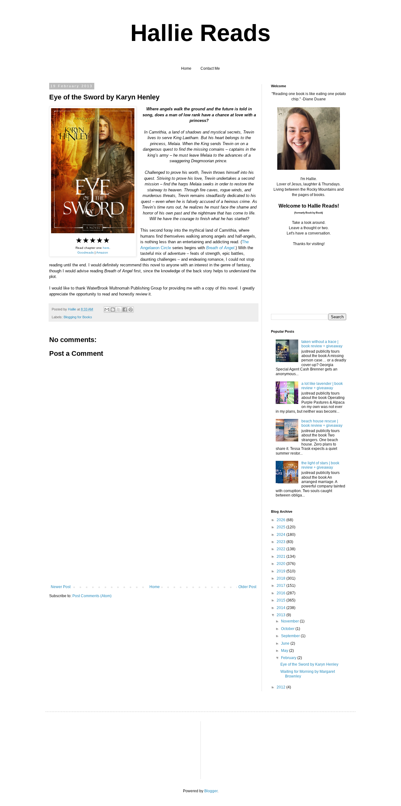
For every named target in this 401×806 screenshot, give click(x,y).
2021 (281, 556)
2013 (281, 615)
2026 (281, 520)
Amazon (102, 252)
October (288, 629)
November (290, 621)
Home (186, 68)
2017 (281, 585)
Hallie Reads (200, 33)
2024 (281, 534)
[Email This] (107, 309)
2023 (281, 542)
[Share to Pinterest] (131, 309)
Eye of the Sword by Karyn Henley (309, 664)
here (106, 247)
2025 (281, 527)
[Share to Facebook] (125, 309)
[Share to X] (119, 309)
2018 (281, 578)
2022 (281, 549)
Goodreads (85, 252)
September (291, 636)
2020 (281, 564)
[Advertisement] (153, 538)
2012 (281, 687)
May (285, 650)
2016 (281, 593)
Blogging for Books (78, 317)
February (289, 658)
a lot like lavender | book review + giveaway (322, 385)
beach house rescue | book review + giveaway (321, 423)
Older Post (247, 587)
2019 (281, 571)
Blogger (210, 791)
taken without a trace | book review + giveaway (321, 344)
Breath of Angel (220, 247)
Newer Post (60, 587)
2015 (281, 600)
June (285, 643)
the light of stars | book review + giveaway (320, 465)
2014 (281, 608)
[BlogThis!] (113, 309)
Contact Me (210, 68)
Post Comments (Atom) (92, 596)
